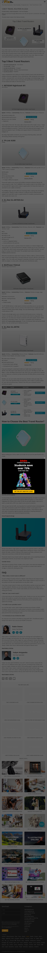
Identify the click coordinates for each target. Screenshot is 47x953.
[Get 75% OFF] (23, 476)
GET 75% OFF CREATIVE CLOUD (23, 491)
